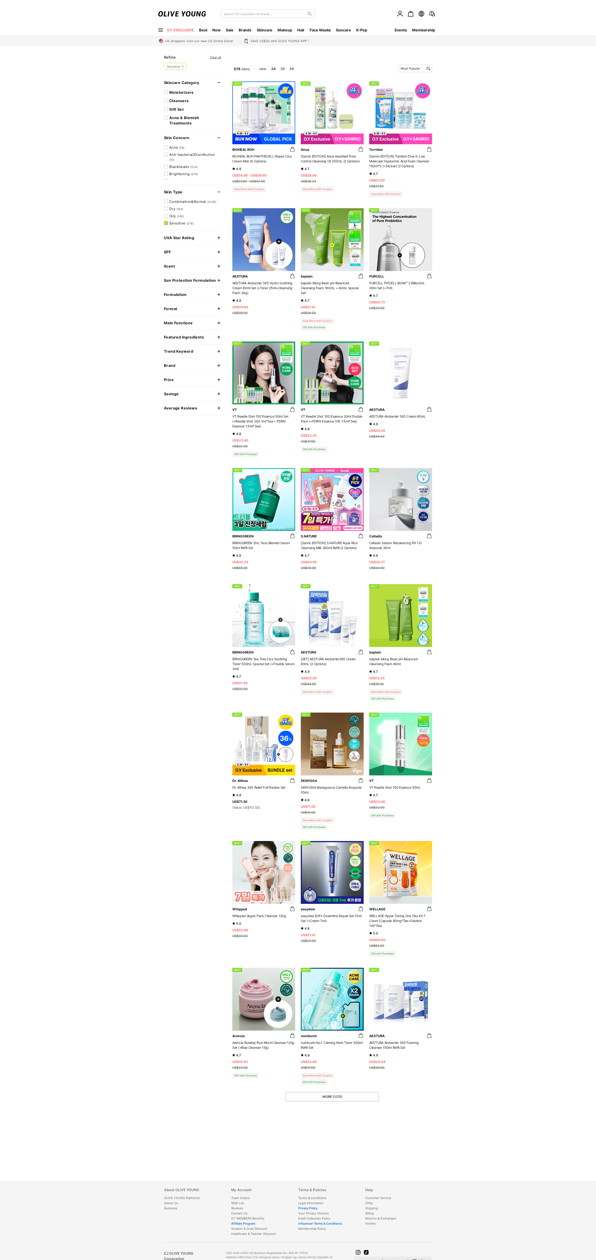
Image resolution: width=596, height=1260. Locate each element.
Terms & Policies (312, 1190)
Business (170, 1208)
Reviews (237, 1208)
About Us (171, 1203)
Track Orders (240, 1198)
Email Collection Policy (314, 1218)
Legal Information (310, 1203)
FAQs (369, 1203)
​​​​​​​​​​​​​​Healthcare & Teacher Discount (253, 1234)
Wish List (237, 1203)
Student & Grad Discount (249, 1228)
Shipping (371, 1208)
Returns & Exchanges (380, 1218)
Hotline (370, 1223)
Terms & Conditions (312, 1198)
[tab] (197, 1191)
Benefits (247, 1218)
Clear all (215, 57)
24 (273, 69)
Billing (369, 1213)
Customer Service (378, 1198)
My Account (241, 1190)
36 (282, 69)
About (181, 1190)
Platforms (182, 1198)
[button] (358, 1252)
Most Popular (410, 68)
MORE (332, 1097)
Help (369, 1190)
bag (292, 149)
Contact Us (239, 1213)
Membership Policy (312, 1228)
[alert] (432, 14)
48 (291, 69)
